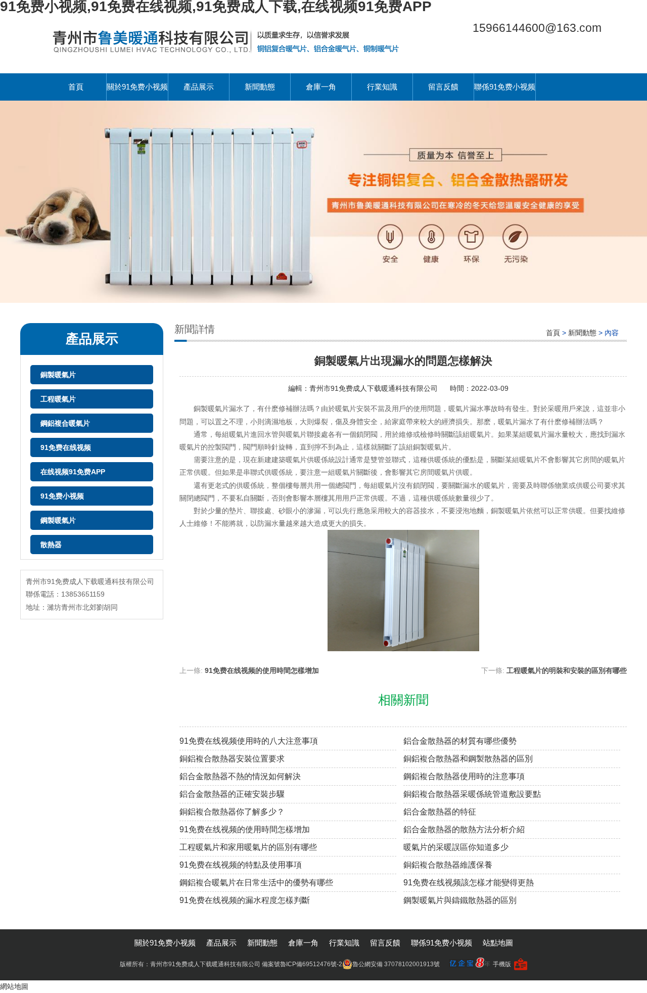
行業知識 (382, 86)
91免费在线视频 (65, 447)
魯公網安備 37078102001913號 (396, 964)
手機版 (502, 964)
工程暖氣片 (58, 399)
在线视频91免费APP (72, 472)
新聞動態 (260, 86)
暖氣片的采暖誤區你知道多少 (456, 847)
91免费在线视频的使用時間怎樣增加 (262, 670)
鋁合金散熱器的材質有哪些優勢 (460, 741)
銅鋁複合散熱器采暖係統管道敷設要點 (472, 794)
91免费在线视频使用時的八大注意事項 (248, 741)
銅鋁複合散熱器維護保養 (447, 865)
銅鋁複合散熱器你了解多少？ (232, 811)
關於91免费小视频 (137, 86)
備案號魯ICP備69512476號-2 (302, 964)
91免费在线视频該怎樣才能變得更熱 (468, 882)
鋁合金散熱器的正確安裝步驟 (232, 794)
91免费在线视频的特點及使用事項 (240, 865)
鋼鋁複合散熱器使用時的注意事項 (464, 776)
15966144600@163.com (537, 27)
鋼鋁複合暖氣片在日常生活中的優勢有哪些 (256, 882)
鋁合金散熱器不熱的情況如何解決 (240, 776)
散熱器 (51, 544)
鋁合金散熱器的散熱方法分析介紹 (464, 829)
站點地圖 (498, 942)
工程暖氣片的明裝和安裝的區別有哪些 (566, 670)
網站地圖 (14, 986)
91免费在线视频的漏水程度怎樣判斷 (244, 900)
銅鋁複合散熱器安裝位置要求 (232, 758)
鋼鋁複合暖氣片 (65, 423)
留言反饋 (443, 86)
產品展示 (198, 86)
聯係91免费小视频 (504, 86)
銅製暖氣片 (58, 375)
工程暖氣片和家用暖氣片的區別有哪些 (248, 847)
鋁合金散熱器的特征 (439, 811)
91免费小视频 (62, 496)
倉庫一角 (321, 86)
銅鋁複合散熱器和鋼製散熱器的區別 (468, 758)
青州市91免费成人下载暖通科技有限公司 (374, 388)
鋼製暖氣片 (58, 520)
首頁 (75, 86)
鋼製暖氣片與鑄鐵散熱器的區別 (460, 900)
